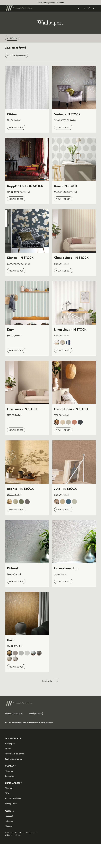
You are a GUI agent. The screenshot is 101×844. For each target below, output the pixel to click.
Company (10, 765)
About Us (9, 770)
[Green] (21, 501)
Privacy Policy (11, 803)
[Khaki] (15, 501)
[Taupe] (15, 658)
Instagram (9, 820)
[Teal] (68, 501)
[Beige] (62, 342)
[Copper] (9, 653)
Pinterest (8, 825)
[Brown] (56, 422)
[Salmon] (74, 422)
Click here (60, 2)
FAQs (7, 793)
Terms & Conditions (13, 798)
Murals (8, 748)
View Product (16, 127)
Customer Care (13, 782)
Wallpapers (10, 743)
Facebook (9, 815)
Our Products (13, 738)
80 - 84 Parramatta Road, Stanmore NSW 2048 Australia (29, 722)
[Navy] (68, 342)
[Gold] (9, 658)
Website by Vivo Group (12, 835)
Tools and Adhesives (13, 758)
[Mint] (74, 501)
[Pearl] (27, 653)
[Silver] (21, 653)
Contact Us (9, 775)
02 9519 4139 (17, 713)
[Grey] (56, 342)
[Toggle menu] (93, 8)
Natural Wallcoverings (14, 753)
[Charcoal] (80, 422)
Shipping (8, 788)
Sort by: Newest (19, 55)
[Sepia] (68, 422)
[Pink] (15, 653)
